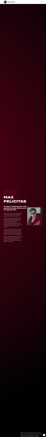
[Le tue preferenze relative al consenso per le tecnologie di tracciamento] (44, 435)
